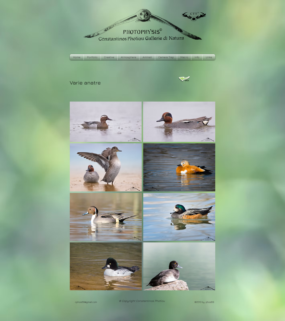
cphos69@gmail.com (86, 302)
